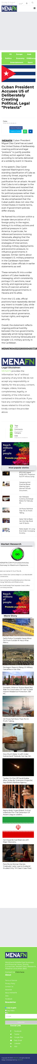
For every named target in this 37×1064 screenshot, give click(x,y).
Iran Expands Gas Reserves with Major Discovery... (16, 841)
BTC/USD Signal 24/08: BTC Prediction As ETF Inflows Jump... (27, 474)
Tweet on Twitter (15, 131)
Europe (19, 54)
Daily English (11, 1008)
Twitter (16, 1034)
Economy (20, 58)
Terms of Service (11, 980)
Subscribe (21, 1022)
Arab (29, 54)
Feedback (8, 999)
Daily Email (18, 1040)
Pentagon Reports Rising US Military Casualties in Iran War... (18, 668)
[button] (26, 3)
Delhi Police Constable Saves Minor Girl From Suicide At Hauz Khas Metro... (17, 640)
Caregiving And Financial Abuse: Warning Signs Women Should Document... (25, 486)
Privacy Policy (10, 983)
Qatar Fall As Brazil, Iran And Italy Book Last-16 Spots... (26, 521)
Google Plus (18, 1037)
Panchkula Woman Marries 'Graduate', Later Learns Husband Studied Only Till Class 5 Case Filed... (17, 866)
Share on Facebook (16, 128)
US (8, 54)
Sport (29, 62)
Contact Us (9, 987)
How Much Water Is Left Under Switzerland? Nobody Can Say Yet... (17, 755)
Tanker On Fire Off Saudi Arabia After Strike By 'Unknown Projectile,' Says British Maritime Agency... (18, 780)
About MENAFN (11, 993)
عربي (21, 3)
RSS (15, 1046)
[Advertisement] (18, 30)
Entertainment (13, 62)
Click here (19, 972)
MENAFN (7, 140)
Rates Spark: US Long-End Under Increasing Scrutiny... (27, 531)
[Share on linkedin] (30, 131)
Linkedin (17, 1043)
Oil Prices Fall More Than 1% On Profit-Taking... (26, 511)
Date (5, 121)
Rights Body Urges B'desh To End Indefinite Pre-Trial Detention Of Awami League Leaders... (17, 812)
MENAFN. (16, 1058)
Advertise (8, 990)
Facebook (17, 1031)
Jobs (6, 996)
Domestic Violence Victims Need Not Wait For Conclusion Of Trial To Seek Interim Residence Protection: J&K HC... (18, 691)
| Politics (8, 58)
